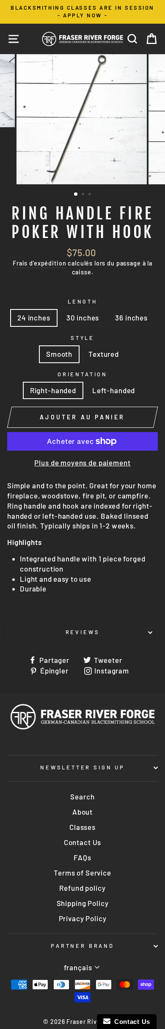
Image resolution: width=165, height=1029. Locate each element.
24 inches (33, 317)
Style (82, 337)
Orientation (82, 374)
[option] (82, 11)
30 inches (82, 317)
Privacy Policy (83, 918)
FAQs (82, 857)
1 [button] (76, 194)
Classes (82, 827)
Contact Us (83, 842)
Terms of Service (82, 872)
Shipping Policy (83, 903)
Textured (103, 354)
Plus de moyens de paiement (82, 462)
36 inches (131, 317)
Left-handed (113, 390)
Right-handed (53, 390)
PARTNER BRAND (82, 945)
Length (82, 301)
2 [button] (84, 195)
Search (82, 796)
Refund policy (82, 888)
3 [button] (90, 195)
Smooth (59, 354)
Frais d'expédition (39, 263)
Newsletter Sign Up (82, 767)
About (82, 811)
